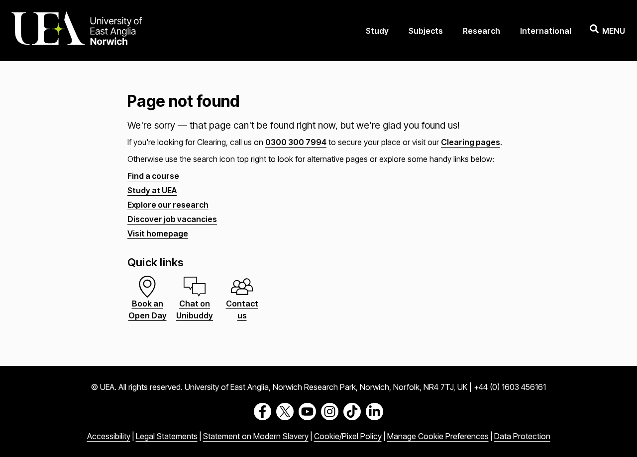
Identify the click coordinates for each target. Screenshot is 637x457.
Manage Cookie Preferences (438, 436)
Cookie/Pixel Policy (348, 436)
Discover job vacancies (172, 219)
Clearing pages (470, 142)
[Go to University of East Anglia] (76, 30)
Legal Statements (167, 436)
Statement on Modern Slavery (256, 436)
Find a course (153, 176)
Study (377, 31)
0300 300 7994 (295, 142)
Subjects (426, 31)
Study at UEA (152, 190)
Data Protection (522, 436)
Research (481, 31)
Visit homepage (157, 233)
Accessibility (108, 436)
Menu (613, 31)
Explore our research (168, 205)
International (545, 31)
